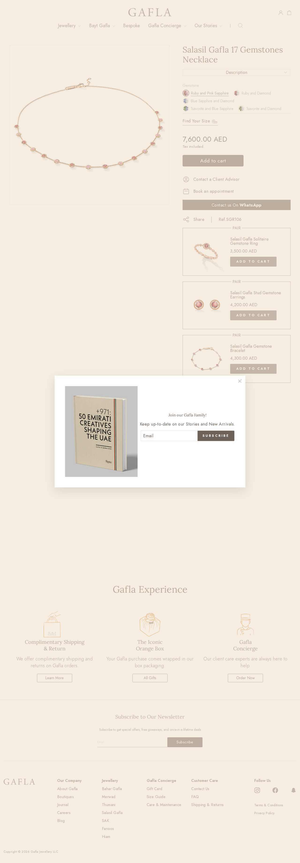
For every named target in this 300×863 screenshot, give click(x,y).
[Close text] (187, 448)
